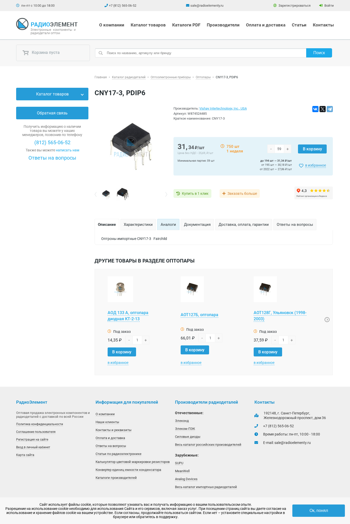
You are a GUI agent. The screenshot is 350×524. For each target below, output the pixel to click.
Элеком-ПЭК (185, 429)
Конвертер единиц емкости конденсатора (128, 470)
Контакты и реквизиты (113, 430)
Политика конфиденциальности (39, 424)
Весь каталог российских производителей (208, 445)
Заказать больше (242, 193)
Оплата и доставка (265, 24)
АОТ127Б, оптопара (199, 314)
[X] (323, 109)
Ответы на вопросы (52, 158)
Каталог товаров (148, 24)
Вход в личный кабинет (33, 447)
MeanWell (182, 471)
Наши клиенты (107, 422)
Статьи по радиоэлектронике (118, 454)
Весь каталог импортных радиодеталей (206, 487)
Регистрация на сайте (32, 439)
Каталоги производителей (116, 478)
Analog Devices (186, 479)
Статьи (299, 24)
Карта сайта (25, 455)
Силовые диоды (187, 437)
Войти (329, 5)
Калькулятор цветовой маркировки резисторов (133, 462)
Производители (223, 24)
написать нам (67, 150)
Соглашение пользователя (36, 432)
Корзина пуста (45, 52)
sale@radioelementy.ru (206, 5)
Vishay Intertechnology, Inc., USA (223, 108)
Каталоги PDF (186, 24)
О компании (111, 24)
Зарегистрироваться (294, 5)
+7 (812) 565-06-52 (122, 5)
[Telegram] (330, 109)
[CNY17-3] (131, 146)
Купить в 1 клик (195, 193)
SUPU (179, 463)
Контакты (323, 24)
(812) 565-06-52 (52, 142)
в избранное (315, 165)
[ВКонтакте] (315, 109)
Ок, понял (319, 510)
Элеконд (182, 421)
